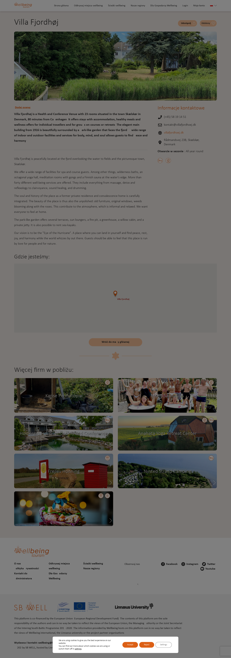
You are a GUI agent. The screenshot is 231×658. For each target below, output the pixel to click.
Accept (130, 645)
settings (78, 649)
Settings (163, 645)
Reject (146, 645)
